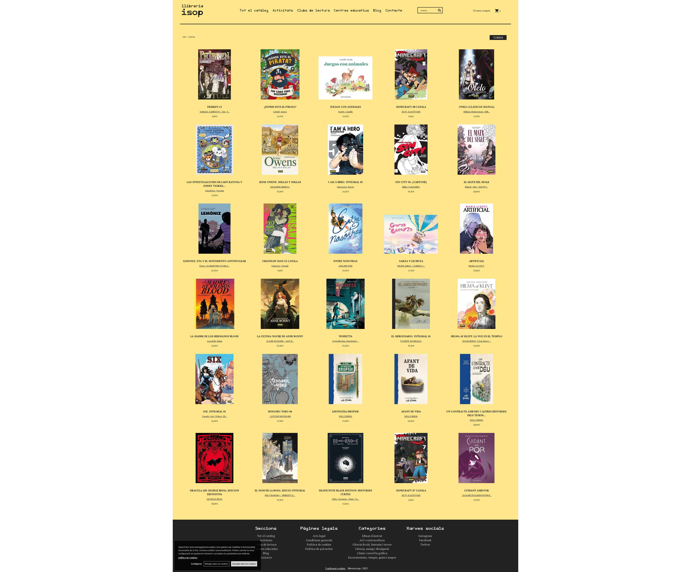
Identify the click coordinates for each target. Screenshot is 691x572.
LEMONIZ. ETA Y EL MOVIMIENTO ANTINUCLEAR (214, 261)
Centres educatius (351, 10)
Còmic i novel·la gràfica (372, 553)
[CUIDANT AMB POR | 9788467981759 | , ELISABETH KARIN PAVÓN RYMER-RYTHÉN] (476, 457)
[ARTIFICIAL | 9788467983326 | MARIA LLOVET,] (476, 228)
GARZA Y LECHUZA (411, 261)
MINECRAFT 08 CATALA (411, 106)
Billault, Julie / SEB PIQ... (476, 187)
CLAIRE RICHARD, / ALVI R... (280, 341)
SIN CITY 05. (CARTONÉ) (411, 182)
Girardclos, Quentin (214, 190)
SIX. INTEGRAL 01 (214, 411)
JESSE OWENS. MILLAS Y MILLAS (280, 182)
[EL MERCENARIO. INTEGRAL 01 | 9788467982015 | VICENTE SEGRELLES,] (411, 303)
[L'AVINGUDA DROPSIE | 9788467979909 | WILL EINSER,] (345, 378)
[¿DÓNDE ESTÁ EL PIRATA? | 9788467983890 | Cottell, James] (280, 73)
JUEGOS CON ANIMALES (345, 106)
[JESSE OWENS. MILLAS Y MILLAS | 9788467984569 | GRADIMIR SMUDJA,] (280, 149)
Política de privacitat (319, 549)
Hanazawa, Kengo (345, 187)
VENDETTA (345, 336)
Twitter (425, 544)
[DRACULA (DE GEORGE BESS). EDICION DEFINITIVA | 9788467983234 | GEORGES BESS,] (214, 457)
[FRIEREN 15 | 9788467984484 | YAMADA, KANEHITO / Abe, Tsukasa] (214, 73)
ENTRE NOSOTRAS (345, 261)
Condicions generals (319, 540)
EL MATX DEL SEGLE (476, 182)
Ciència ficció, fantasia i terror (372, 544)
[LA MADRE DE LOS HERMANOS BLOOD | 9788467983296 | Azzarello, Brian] (214, 303)
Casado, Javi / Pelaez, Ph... (214, 416)
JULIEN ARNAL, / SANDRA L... (411, 265)
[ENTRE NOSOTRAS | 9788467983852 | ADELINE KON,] (345, 228)
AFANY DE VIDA (411, 411)
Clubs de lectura (313, 10)
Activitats (283, 10)
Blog (377, 10)
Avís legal (319, 536)
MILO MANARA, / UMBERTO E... (280, 495)
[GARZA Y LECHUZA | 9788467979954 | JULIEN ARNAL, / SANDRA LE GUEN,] (411, 228)
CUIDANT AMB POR (476, 490)
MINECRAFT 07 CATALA (411, 490)
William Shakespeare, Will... (476, 111)
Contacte (393, 10)
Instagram (425, 536)
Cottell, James (280, 111)
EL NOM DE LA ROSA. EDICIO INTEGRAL (280, 490)
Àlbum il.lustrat (372, 536)
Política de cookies (319, 544)
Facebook (425, 540)
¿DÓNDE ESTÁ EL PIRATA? (280, 106)
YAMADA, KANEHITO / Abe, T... (215, 111)
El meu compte (481, 10)
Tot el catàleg (254, 10)
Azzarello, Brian (214, 341)
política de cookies (187, 558)
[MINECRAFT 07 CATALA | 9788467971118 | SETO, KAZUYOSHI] (411, 457)
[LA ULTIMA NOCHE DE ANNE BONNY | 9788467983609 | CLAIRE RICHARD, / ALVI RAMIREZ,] (280, 303)
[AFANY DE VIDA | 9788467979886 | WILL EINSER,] (411, 378)
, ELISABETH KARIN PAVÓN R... (476, 495)
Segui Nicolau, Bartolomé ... (345, 341)
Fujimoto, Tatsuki (280, 265)
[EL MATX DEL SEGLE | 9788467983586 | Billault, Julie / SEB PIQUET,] (476, 149)
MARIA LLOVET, (476, 265)
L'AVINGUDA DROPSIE (345, 411)
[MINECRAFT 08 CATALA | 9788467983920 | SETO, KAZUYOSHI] (411, 73)
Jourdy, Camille (345, 111)
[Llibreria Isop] (192, 15)
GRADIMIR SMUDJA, (280, 187)
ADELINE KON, (345, 265)
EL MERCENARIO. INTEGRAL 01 (411, 336)
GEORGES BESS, (215, 499)
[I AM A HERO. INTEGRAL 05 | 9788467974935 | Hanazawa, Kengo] (345, 149)
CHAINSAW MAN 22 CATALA (280, 261)
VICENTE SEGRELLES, (411, 341)
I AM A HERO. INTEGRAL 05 (345, 182)
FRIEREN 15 (214, 106)
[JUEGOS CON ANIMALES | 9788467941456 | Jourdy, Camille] (345, 73)
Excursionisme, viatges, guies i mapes (372, 557)
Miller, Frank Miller (411, 187)
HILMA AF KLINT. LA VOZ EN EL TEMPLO (476, 336)
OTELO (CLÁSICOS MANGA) (476, 106)
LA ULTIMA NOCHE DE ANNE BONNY (280, 336)
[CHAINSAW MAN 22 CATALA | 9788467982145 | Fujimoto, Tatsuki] (280, 228)
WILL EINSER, (345, 416)
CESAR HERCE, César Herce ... (476, 341)
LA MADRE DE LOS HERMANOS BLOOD (214, 336)
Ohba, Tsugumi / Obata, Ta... (345, 499)
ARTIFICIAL (476, 261)
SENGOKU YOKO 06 (280, 411)
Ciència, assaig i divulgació (372, 549)
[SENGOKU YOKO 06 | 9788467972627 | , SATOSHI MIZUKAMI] (280, 378)
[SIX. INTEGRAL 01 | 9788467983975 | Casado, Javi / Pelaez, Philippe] (214, 378)
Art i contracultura (372, 540)
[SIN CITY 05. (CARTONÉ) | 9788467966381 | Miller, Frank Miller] (411, 149)
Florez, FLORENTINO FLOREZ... (214, 265)
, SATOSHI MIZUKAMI (280, 416)
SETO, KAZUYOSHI (411, 111)
